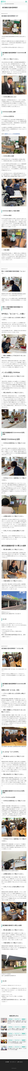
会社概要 (7, 1061)
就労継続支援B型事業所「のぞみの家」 (13, 648)
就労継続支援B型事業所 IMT (10, 16)
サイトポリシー (13, 1061)
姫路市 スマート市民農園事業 (12, 133)
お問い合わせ (20, 1061)
